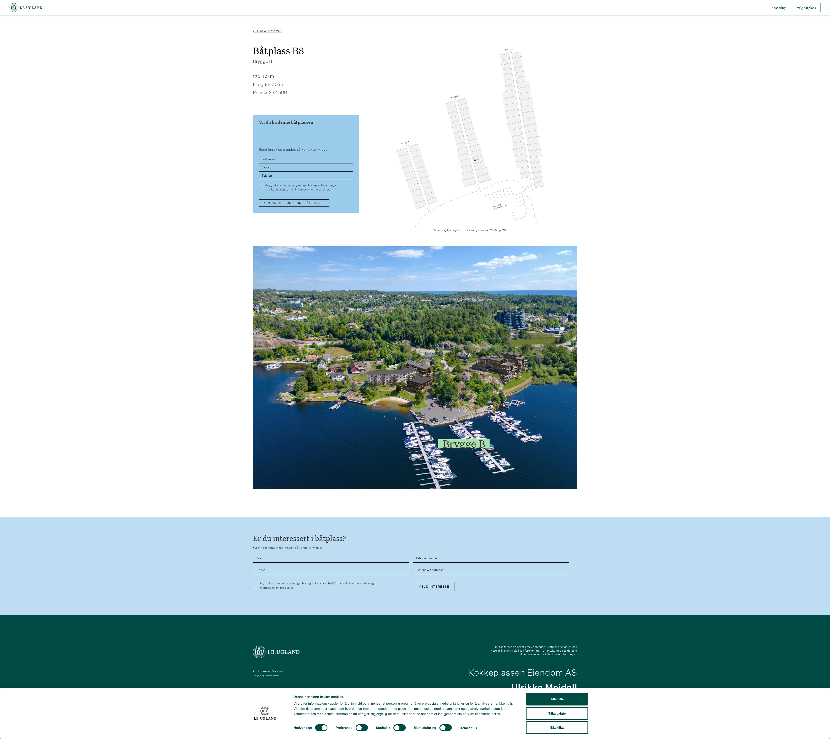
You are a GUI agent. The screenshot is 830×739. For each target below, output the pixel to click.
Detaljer (466, 728)
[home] (26, 7)
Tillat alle (557, 699)
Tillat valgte (557, 713)
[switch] (362, 727)
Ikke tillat (557, 727)
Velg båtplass (806, 7)
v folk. (277, 675)
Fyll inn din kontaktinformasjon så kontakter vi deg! (287, 548)
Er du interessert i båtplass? (299, 538)
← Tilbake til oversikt (267, 31)
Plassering (778, 7)
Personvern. (277, 671)
